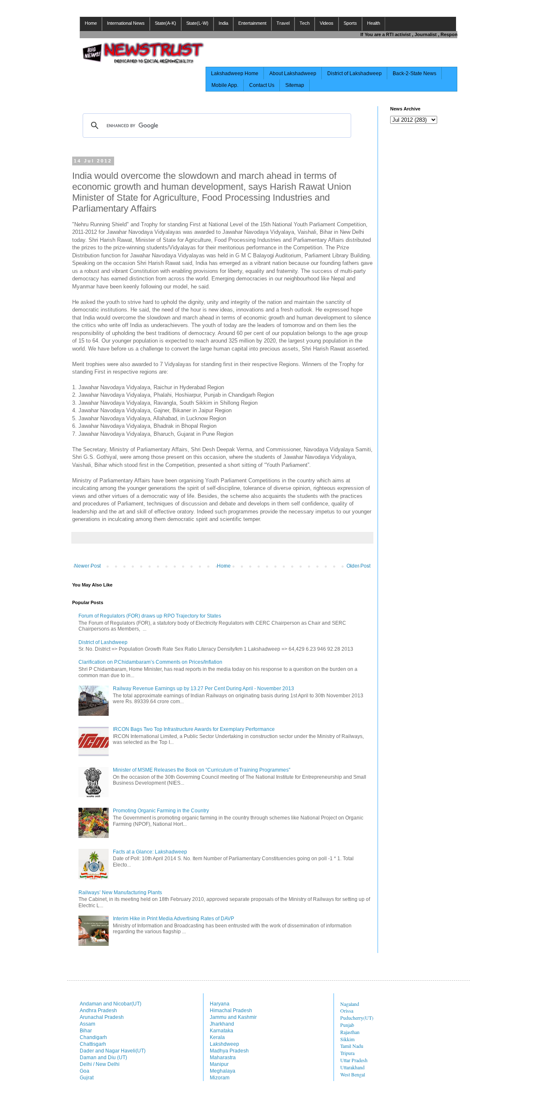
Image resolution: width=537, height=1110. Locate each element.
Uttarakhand (352, 1067)
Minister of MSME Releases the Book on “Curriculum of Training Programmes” (201, 770)
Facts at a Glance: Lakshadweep (150, 852)
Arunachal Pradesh (102, 1017)
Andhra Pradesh (98, 1010)
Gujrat (87, 1078)
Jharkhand (222, 1024)
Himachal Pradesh (231, 1010)
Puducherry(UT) (356, 1017)
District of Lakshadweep (354, 73)
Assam (87, 1024)
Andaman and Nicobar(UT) (110, 1004)
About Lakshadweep (292, 73)
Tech (305, 23)
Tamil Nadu (351, 1045)
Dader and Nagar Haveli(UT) (113, 1051)
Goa (84, 1071)
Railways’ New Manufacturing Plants (120, 892)
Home (91, 23)
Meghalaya (222, 1071)
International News (126, 23)
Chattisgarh (93, 1044)
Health (373, 23)
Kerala (217, 1037)
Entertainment (252, 23)
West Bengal (352, 1074)
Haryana (219, 1004)
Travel (282, 23)
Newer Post (87, 566)
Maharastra (223, 1057)
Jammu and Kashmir (233, 1017)
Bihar (86, 1031)
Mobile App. (224, 85)
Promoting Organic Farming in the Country (161, 811)
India (223, 23)
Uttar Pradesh (354, 1060)
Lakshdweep (224, 1044)
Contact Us (261, 85)
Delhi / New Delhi (100, 1064)
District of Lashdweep (103, 642)
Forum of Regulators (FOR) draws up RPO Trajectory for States (149, 616)
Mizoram (219, 1078)
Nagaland (349, 1003)
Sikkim (347, 1039)
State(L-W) (197, 23)
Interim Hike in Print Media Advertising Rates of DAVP (173, 919)
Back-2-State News (414, 73)
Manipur (219, 1064)
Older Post (358, 566)
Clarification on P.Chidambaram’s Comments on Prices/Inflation (150, 662)
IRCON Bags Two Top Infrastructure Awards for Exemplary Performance (194, 729)
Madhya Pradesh (229, 1051)
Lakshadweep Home (234, 73)
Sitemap (294, 85)
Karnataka (221, 1031)
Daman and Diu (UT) (103, 1057)
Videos (327, 23)
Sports (350, 23)
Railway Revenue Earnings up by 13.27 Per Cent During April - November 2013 (203, 688)
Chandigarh (93, 1037)
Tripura (347, 1053)
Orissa (346, 1010)
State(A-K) (165, 23)
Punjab (347, 1024)
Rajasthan (350, 1032)
